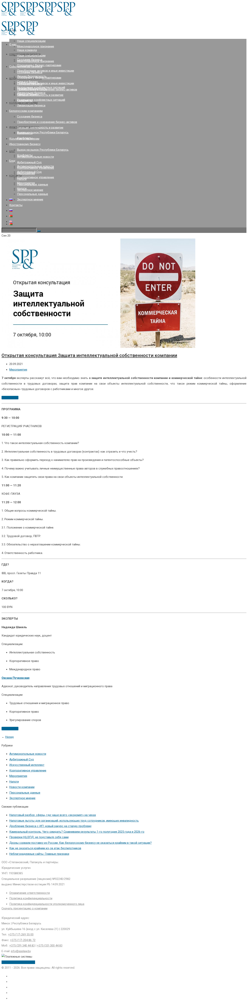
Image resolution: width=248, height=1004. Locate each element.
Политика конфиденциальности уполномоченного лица (46, 904)
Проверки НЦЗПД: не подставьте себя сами (39, 837)
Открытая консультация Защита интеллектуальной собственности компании (89, 355)
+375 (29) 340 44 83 (22, 945)
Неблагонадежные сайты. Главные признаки (39, 854)
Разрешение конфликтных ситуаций (41, 100)
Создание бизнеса (29, 72)
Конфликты (25, 133)
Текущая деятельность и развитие (40, 95)
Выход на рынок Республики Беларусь (43, 132)
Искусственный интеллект (26, 765)
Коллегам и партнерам (24, 138)
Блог (12, 151)
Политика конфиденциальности (30, 898)
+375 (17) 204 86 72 (22, 940)
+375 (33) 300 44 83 (49, 945)
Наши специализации (31, 41)
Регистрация (10, 397)
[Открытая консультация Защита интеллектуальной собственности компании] (98, 347)
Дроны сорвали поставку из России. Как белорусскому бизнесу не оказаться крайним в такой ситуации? (80, 843)
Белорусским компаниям (26, 111)
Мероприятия (26, 183)
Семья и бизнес (27, 94)
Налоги (22, 188)
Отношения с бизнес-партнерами (39, 77)
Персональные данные (32, 194)
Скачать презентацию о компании (24, 908)
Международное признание (35, 46)
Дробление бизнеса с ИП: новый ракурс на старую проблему (50, 826)
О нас (13, 44)
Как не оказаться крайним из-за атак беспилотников (45, 848)
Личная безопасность (31, 89)
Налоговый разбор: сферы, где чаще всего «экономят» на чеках (52, 815)
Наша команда (27, 50)
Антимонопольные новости (35, 156)
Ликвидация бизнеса (31, 105)
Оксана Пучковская (15, 678)
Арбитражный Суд (29, 162)
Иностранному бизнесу (24, 144)
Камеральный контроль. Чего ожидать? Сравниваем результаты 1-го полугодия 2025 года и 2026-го (76, 831)
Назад (9, 737)
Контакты (15, 175)
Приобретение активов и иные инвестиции (45, 70)
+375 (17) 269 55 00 (21, 934)
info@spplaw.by (21, 951)
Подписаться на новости (18, 962)
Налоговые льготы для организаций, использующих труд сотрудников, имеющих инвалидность (74, 820)
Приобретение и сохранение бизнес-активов (47, 89)
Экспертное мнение (30, 190)
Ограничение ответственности (29, 893)
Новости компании (21, 787)
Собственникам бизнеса (25, 66)
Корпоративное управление (35, 177)
